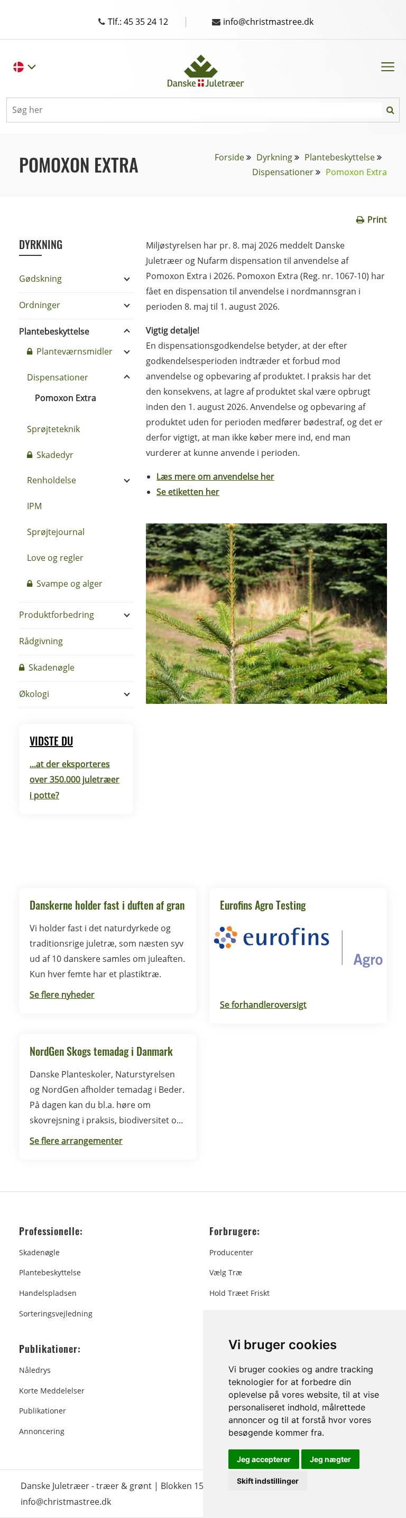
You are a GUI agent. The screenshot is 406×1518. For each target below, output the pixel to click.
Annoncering (41, 1431)
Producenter (231, 1252)
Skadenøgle (50, 667)
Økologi (34, 694)
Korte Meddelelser (52, 1391)
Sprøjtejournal (56, 532)
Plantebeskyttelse (339, 157)
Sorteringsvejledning (56, 1314)
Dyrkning (274, 157)
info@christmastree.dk (268, 21)
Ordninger (39, 305)
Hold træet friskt (239, 1293)
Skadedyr (53, 455)
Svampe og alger (68, 583)
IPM (34, 506)
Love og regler (55, 558)
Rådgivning (41, 641)
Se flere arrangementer (76, 1141)
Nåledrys (35, 1370)
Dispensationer (282, 172)
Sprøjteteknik (53, 429)
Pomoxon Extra (65, 398)
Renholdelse (51, 480)
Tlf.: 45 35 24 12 (148, 21)
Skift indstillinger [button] (268, 1480)
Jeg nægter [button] (330, 1459)
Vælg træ (225, 1272)
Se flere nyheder (62, 994)
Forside (229, 157)
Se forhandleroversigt (263, 1004)
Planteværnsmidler (73, 351)
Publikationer (42, 1411)
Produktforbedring (56, 614)
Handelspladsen (48, 1293)
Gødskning (40, 278)
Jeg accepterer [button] (264, 1459)
